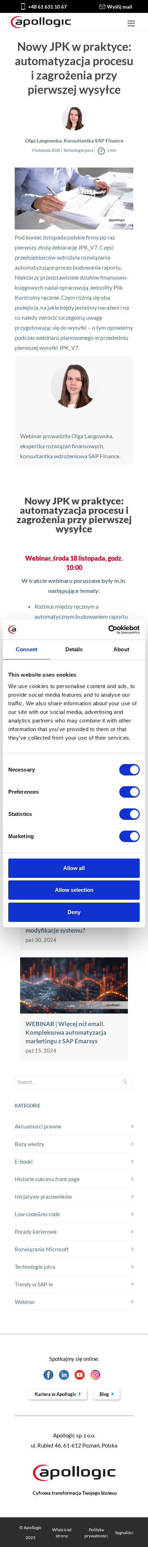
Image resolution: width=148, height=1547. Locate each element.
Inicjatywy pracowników (43, 1196)
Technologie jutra (35, 1266)
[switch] (129, 792)
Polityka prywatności (96, 1532)
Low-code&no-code (37, 1214)
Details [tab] (74, 649)
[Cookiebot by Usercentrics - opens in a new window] (108, 629)
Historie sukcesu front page (47, 1179)
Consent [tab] (26, 649)
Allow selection (74, 890)
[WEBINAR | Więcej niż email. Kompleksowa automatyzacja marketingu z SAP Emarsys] (74, 1011)
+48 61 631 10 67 (47, 7)
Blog (105, 1394)
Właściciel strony (61, 1532)
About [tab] (121, 649)
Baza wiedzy (29, 1144)
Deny (74, 912)
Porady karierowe (36, 1231)
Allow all (74, 868)
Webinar (25, 1302)
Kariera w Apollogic (56, 1394)
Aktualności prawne (38, 1126)
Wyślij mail (119, 7)
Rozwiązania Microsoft (42, 1249)
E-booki (24, 1161)
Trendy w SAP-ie (34, 1284)
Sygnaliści (124, 1532)
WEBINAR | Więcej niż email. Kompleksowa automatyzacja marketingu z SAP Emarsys (66, 1032)
